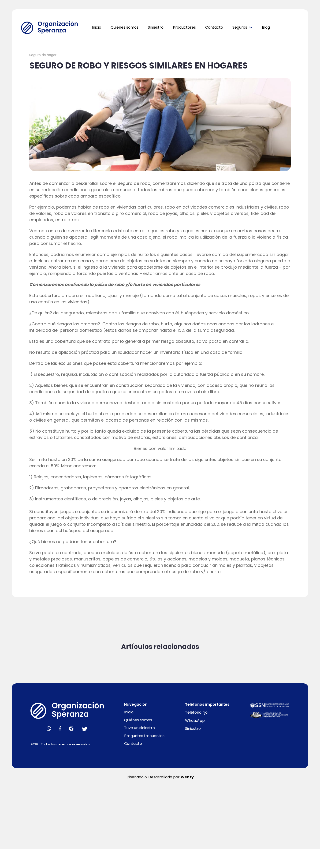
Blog (266, 27)
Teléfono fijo (196, 712)
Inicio (96, 27)
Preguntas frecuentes (144, 736)
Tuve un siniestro (139, 728)
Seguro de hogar (42, 55)
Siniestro (156, 27)
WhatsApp (195, 720)
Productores (184, 27)
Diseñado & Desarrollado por (160, 777)
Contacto (214, 27)
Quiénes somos (124, 27)
